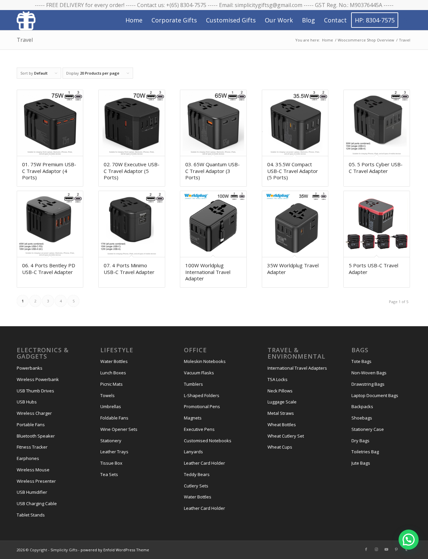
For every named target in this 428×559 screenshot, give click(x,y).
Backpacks (362, 406)
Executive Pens (199, 429)
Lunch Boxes (113, 373)
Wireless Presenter (36, 481)
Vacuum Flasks (199, 373)
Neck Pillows (280, 391)
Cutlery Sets (196, 486)
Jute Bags (360, 463)
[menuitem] (134, 20)
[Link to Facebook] (366, 549)
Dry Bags (360, 441)
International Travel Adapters (297, 368)
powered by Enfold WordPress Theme (115, 549)
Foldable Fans (114, 418)
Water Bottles (114, 361)
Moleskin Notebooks (205, 361)
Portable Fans (31, 425)
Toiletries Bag (365, 452)
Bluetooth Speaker (36, 436)
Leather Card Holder (204, 463)
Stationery (110, 441)
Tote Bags (361, 361)
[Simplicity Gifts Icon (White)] (26, 20)
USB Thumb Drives (35, 391)
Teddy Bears (197, 474)
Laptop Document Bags (374, 395)
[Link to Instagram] (376, 549)
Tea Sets (109, 474)
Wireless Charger (34, 413)
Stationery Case (367, 429)
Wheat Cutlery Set (286, 436)
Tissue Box (111, 463)
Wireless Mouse (33, 470)
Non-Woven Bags (369, 373)
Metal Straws (281, 413)
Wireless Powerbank (38, 379)
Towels (107, 395)
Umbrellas (110, 406)
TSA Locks (278, 379)
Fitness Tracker (32, 447)
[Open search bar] (405, 20)
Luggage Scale (282, 402)
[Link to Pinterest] (396, 549)
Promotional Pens (202, 406)
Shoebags (361, 418)
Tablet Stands (31, 515)
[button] (409, 540)
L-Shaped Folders (201, 395)
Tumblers (193, 384)
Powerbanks (29, 368)
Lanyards (193, 452)
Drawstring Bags (368, 384)
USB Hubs (27, 402)
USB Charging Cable (37, 503)
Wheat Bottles (282, 425)
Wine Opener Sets (118, 429)
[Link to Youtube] (386, 549)
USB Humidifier (32, 492)
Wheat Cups (280, 447)
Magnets (193, 418)
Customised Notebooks (207, 441)
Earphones (28, 458)
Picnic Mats (111, 384)
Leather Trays (114, 452)
